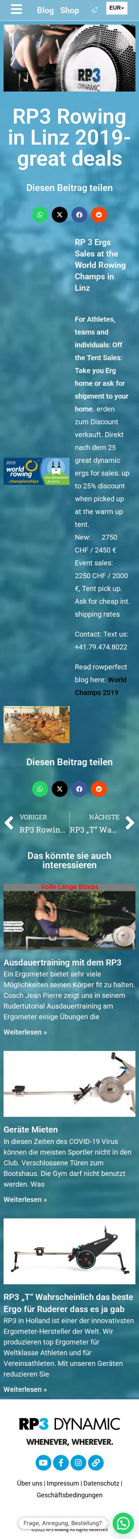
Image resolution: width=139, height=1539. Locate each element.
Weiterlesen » (25, 1032)
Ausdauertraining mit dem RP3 (63, 963)
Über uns (29, 1483)
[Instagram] (78, 1463)
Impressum (63, 1483)
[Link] (96, 1463)
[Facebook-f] (61, 1463)
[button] (40, 215)
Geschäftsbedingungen (70, 1495)
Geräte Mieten (31, 1130)
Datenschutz (101, 1483)
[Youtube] (43, 1463)
